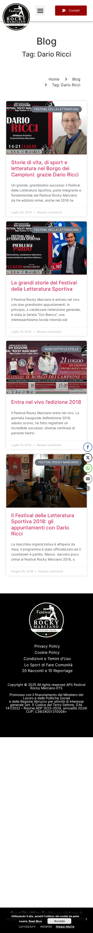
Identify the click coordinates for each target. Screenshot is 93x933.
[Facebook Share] (87, 447)
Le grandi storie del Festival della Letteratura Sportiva (44, 286)
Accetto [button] (46, 926)
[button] (40, 11)
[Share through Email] (87, 478)
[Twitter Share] (87, 457)
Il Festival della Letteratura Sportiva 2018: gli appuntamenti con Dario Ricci (42, 524)
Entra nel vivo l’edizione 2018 (46, 402)
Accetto (59, 921)
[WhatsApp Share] (87, 468)
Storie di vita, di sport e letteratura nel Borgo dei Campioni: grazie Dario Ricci (44, 168)
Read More (65, 926)
